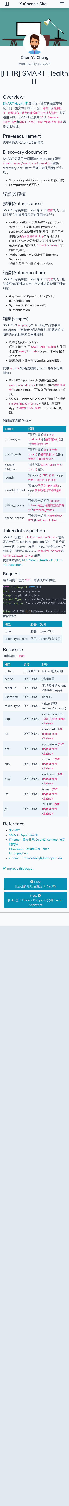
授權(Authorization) (23, 203)
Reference (13, 824)
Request (11, 573)
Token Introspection (24, 530)
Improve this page (19, 868)
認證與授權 (14, 194)
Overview (13, 97)
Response (13, 649)
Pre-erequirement (22, 136)
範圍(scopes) (16, 318)
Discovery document (25, 152)
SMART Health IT (15, 103)
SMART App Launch (23, 835)
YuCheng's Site (33, 3)
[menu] (62, 4)
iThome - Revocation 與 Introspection (35, 858)
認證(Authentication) (24, 272)
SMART (14, 830)
